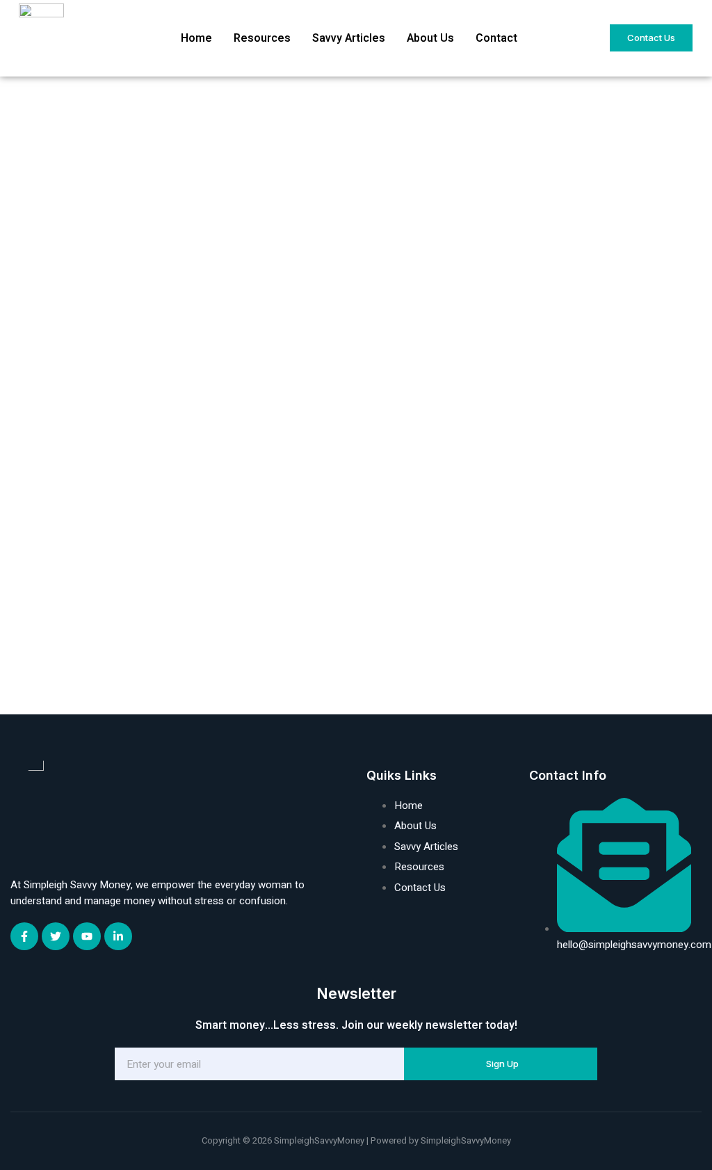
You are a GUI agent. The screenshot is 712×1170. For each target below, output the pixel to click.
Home (196, 38)
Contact (496, 38)
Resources (262, 38)
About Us (430, 38)
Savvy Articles (348, 38)
